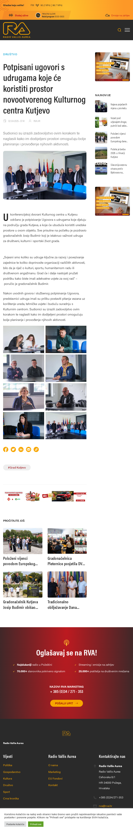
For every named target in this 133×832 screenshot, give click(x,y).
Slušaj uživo (21, 15)
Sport (6, 792)
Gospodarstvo (11, 772)
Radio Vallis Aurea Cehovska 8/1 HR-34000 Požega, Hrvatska (110, 777)
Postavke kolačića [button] (15, 824)
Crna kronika (11, 798)
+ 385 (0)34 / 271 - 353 (66, 691)
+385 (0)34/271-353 (111, 797)
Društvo (8, 785)
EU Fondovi (55, 778)
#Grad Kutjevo (17, 467)
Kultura (7, 778)
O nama (53, 765)
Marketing (54, 772)
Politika (7, 765)
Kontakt (53, 785)
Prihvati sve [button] (35, 824)
